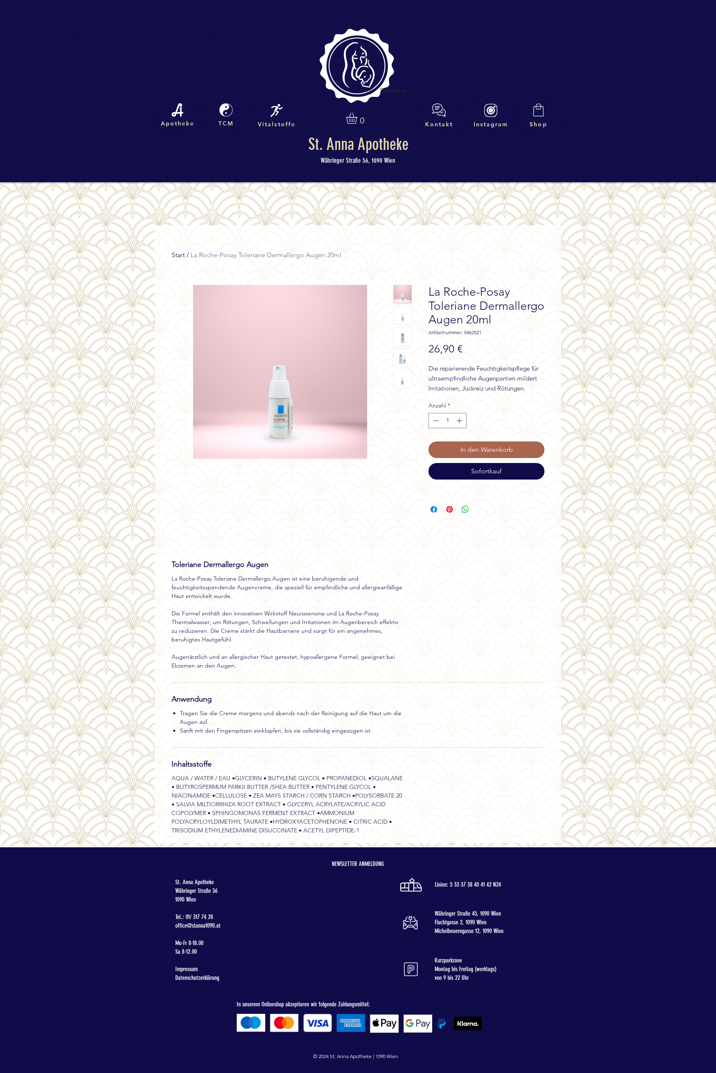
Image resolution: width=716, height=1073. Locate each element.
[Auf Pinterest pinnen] (450, 509)
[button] (358, 118)
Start (178, 255)
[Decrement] (435, 420)
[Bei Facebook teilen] (434, 509)
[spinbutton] (447, 420)
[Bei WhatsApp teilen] (465, 509)
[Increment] (460, 420)
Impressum (186, 969)
